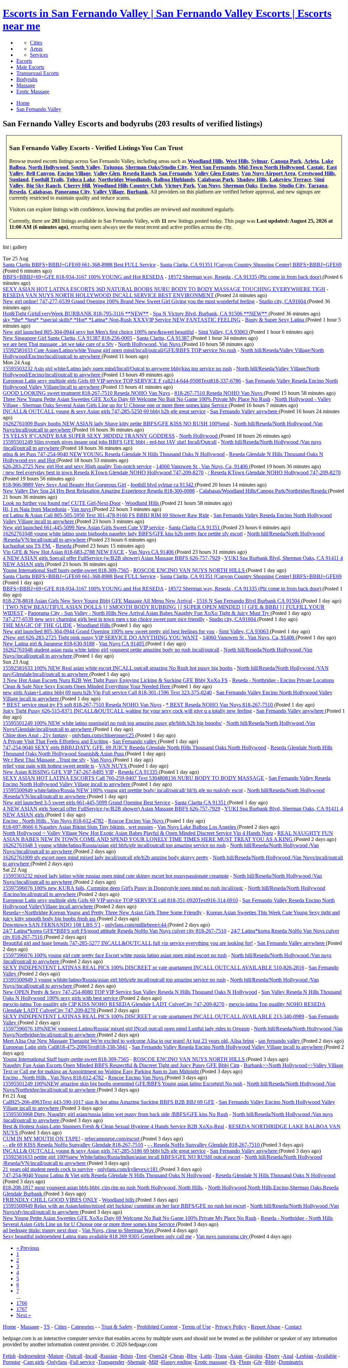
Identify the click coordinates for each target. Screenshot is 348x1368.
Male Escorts (30, 67)
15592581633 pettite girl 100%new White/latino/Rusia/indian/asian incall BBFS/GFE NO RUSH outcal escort (121, 1157)
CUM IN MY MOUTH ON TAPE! (41, 1139)
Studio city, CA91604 (283, 301)
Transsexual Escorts (37, 73)
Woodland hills (119, 1200)
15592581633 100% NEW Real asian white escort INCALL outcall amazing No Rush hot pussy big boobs (117, 668)
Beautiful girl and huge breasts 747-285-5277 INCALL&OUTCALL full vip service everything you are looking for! (128, 943)
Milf (153, 1362)
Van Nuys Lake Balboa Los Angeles (197, 827)
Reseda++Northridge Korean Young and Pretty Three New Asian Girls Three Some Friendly (102, 912)
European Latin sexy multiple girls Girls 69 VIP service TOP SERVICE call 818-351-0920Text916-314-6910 (120, 900)
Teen (141, 1356)
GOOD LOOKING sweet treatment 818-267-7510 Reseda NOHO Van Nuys (86, 393)
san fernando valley (279, 1041)
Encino (268, 185)
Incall (91, 1356)
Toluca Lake (80, 179)
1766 (21, 1303)
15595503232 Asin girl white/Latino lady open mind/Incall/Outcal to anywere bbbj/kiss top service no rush (117, 368)
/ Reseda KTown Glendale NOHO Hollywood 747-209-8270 (274, 472)
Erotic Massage (32, 91)
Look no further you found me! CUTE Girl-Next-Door (62, 503)
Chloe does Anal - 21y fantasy (35, 735)
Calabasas (40, 192)
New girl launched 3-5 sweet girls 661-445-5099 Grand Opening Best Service (86, 802)
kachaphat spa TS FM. (27, 546)
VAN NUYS (113, 766)
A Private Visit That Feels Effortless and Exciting (55, 741)
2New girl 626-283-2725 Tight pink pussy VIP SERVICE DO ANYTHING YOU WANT (100, 637)
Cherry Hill (77, 185)
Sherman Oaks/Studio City (156, 167)
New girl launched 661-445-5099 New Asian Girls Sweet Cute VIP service (83, 527)
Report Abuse (265, 1327)
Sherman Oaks (240, 185)
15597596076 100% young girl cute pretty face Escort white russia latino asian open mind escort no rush (115, 955)
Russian (108, 1356)
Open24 (158, 1356)
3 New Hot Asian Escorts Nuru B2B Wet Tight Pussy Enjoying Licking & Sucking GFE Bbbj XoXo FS (115, 680)
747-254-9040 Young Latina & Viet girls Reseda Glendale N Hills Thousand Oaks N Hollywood (107, 1175)
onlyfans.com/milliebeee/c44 (136, 925)
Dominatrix (291, 1362)
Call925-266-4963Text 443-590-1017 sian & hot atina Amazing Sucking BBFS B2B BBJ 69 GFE (108, 1102)
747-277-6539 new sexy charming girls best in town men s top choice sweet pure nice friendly (104, 619)
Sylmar (259, 161)
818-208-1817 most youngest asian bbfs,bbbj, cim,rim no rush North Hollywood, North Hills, (103, 1187)
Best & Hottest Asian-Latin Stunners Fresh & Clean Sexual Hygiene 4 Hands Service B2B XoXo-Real (113, 1126)
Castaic (315, 167)
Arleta (311, 161)
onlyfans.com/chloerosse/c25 (103, 735)
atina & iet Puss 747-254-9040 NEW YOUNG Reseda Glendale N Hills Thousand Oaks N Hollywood (114, 454)
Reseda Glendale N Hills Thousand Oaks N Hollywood (275, 1175)
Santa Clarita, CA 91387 (164, 338)
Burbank (137, 192)
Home (9, 1327)
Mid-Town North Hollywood (271, 167)
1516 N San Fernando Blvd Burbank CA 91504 (248, 601)
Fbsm (245, 1362)
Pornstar (11, 1362)
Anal (288, 1356)
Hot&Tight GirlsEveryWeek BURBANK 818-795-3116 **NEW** (76, 313)
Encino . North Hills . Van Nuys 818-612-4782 (53, 821)
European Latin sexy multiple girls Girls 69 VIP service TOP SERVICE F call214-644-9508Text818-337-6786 (122, 381)
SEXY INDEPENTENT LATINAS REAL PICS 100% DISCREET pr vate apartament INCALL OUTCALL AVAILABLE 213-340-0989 (153, 1016)
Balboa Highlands (174, 179)
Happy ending (176, 1362)
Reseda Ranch (139, 173)
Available (326, 1356)
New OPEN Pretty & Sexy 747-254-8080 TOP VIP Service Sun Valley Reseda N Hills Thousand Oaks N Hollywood (130, 992)
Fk (233, 1362)
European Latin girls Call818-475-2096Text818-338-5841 (65, 1047)
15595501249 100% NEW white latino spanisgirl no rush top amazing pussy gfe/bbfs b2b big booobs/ (112, 723)
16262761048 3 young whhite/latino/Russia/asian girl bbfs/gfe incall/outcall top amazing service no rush (114, 845)
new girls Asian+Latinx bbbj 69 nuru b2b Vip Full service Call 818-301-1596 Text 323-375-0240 (107, 692)
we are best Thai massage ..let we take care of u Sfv (58, 344)
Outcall (74, 1356)
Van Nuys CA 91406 (151, 552)
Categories (82, 1327)
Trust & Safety (117, 1327)
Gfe (258, 1362)
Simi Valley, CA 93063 (223, 332)
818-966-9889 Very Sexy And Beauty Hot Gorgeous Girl (64, 485)
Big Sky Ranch (43, 185)
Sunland (19, 179)
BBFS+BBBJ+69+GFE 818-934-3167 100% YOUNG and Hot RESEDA (83, 277)
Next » (23, 1315)
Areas (36, 49)
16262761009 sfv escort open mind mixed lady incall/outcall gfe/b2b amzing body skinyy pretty (105, 857)
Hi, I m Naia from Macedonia (34, 509)
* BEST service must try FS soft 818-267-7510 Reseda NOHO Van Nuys (82, 705)
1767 (21, 1309)
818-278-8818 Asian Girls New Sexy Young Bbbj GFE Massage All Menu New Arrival (97, 601)
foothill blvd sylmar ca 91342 (162, 485)
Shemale (136, 1362)
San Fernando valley (135, 741)
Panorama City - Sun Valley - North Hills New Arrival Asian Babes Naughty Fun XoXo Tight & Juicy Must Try (149, 613)
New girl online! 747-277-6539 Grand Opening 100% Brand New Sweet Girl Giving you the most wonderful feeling (129, 301)
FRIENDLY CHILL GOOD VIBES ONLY (50, 1200)
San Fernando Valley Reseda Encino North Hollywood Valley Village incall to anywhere (228, 1047)
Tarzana (317, 185)
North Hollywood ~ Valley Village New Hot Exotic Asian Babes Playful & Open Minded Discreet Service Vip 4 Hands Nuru (138, 833)
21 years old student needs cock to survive (48, 1169)
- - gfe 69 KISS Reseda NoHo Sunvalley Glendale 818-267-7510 (73, 1145)
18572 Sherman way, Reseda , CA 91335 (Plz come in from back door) (245, 277)
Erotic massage (211, 1362)
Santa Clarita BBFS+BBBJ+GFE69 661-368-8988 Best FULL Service (79, 265)
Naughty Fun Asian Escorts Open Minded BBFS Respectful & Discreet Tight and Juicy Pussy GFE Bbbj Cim (121, 1065)
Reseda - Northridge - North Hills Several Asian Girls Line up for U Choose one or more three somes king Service (168, 1221)
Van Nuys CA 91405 (122, 643)
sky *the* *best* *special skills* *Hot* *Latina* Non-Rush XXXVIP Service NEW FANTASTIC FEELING (122, 320)
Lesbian (304, 1356)
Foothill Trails (47, 179)
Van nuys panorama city (222, 1236)
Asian (236, 1356)
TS (47, 1327)
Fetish (9, 1356)
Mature (56, 1356)
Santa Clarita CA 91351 (195, 527)
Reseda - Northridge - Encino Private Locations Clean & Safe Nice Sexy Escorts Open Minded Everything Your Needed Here (168, 683)
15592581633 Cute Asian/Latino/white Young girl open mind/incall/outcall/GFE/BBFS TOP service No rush (119, 350)
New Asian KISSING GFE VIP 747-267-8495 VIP (58, 772)
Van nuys (81, 509)
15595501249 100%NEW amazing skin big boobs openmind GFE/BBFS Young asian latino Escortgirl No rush (122, 1084)
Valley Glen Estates (216, 173)
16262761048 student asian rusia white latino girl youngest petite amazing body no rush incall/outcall (111, 650)
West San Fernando (213, 167)
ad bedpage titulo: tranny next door (40, 1230)
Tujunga (113, 167)
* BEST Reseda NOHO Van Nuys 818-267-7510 (220, 705)
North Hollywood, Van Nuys (150, 344)
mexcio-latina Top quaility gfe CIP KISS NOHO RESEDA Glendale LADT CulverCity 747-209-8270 (113, 1004)
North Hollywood (48, 167)
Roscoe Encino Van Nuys (136, 821)
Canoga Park (286, 161)
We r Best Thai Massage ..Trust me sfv (44, 760)
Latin (206, 1356)
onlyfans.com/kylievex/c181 (128, 1169)
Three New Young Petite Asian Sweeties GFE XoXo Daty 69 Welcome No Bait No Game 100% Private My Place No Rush (136, 399)
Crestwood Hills (316, 173)
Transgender (111, 1362)
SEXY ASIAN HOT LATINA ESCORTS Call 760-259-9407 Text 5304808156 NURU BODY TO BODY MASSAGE (133, 778)
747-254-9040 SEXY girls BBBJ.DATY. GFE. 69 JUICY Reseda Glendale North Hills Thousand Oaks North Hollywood (134, 747)
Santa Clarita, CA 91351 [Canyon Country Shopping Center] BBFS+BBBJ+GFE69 (251, 265)
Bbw (192, 1356)
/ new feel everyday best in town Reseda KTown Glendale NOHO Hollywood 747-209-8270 (103, 472)
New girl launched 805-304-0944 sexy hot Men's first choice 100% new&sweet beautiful (98, 332)
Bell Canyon (40, 173)
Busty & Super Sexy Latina (275, 320)
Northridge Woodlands (124, 179)
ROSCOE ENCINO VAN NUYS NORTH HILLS (189, 570)
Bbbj (270, 1362)
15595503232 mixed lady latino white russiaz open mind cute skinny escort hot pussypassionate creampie (116, 876)
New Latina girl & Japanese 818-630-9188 (48, 643)
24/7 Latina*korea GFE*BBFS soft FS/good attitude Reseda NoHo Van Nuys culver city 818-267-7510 (114, 931)
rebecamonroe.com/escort (113, 1139)
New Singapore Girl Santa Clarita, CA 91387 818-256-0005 (67, 338)
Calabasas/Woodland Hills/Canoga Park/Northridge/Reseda (263, 491)
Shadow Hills (252, 179)
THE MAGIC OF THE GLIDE (37, 625)
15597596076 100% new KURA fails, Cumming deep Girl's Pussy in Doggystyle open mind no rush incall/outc (123, 888)
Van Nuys (208, 185)
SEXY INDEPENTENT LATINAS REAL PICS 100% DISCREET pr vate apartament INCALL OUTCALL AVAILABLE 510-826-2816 (153, 967)
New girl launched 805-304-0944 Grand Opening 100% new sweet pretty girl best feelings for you (108, 631)
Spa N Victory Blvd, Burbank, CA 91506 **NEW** (210, 313)
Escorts (24, 61)
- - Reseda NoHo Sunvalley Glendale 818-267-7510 (204, 1145)
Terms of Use (196, 1327)
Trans (221, 1356)
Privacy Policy (230, 1327)
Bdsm (126, 1356)
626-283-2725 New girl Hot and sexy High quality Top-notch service (77, 466)
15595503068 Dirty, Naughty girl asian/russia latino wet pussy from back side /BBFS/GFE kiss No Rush (115, 1114)
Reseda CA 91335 (138, 772)
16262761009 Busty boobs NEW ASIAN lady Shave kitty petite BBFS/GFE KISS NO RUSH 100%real (116, 423)
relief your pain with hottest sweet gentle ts (48, 766)
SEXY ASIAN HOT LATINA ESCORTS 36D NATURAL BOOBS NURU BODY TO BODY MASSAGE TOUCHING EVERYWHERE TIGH (164, 289)
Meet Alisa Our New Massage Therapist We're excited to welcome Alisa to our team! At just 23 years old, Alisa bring (128, 1041)
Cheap (177, 1356)
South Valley (85, 167)
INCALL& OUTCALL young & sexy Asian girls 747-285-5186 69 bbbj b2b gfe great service (104, 1151)
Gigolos (253, 1356)
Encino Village (74, 173)
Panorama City (72, 192)
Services (39, 55)
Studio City (292, 185)
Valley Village (108, 192)
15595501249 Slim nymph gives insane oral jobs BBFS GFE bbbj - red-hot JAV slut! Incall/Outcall (109, 442)
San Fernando (175, 173)
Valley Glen (106, 173)
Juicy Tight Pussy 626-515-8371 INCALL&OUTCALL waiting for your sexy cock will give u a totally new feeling (127, 711)
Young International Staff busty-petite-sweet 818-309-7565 (66, 570)
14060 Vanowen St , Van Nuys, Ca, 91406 (202, 466)
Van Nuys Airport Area (268, 173)
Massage (25, 85)
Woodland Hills (205, 161)
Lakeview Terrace (290, 179)
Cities (36, 42)
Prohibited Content (157, 1327)
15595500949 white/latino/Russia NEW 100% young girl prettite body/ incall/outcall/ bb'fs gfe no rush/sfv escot (123, 790)
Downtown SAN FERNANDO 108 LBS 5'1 (52, 925)
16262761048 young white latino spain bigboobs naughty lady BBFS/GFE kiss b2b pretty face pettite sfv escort (123, 533)
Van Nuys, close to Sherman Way (118, 1230)
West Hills (237, 161)
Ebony (272, 1356)
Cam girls (33, 1362)
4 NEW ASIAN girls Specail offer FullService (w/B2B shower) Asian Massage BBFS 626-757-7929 (111, 558)
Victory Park (180, 185)
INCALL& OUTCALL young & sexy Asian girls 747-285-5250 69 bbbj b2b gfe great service (104, 411)
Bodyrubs (26, 79)
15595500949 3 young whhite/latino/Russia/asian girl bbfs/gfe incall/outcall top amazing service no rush (114, 980)
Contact (293, 1327)
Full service (82, 1362)
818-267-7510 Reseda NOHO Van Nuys (219, 393)
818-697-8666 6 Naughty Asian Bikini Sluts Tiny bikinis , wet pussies (78, 827)
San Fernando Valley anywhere (244, 411)
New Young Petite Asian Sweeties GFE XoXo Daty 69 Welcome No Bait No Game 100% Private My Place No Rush (129, 1218)
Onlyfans (57, 1362)
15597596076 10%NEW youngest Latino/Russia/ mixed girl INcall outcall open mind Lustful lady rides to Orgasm (126, 1029)
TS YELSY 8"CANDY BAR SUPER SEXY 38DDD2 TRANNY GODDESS (89, 436)
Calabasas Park (215, 179)
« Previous (27, 1248)
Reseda (17, 192)
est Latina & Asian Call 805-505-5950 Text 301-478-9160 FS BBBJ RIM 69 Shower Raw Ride (106, 515)
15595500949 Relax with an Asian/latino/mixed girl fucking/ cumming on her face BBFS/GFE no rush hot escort (124, 1206)
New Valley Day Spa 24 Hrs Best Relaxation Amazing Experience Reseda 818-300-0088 (99, 491)
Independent (32, 1356)
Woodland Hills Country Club (127, 185)
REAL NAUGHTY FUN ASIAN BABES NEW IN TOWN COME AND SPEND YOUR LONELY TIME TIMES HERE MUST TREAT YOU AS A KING (168, 836)
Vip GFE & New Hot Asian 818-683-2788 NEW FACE (63, 552)
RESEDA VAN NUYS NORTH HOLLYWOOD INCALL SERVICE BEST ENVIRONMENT (109, 295)
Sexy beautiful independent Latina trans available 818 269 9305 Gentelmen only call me (97, 1236)
